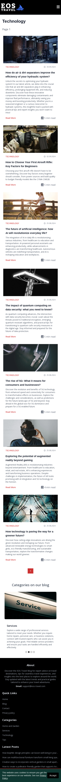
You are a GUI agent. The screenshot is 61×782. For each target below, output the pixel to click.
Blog (4, 703)
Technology (12, 66)
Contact (6, 708)
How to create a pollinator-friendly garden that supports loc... (30, 766)
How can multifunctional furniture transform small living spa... (30, 757)
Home (5, 699)
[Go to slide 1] (26, 652)
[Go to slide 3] (31, 652)
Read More (11, 118)
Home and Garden (10, 726)
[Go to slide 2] (29, 652)
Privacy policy (8, 713)
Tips (4, 739)
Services (6, 730)
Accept (53, 775)
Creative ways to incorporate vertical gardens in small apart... (30, 762)
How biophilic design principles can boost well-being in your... (30, 752)
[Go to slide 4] (34, 652)
